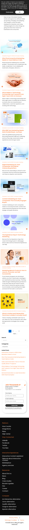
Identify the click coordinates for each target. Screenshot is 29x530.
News (4, 476)
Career (4, 488)
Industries (4, 55)
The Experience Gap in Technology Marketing (14, 235)
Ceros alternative (8, 502)
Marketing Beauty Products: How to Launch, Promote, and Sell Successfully (14, 272)
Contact (5, 491)
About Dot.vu (6, 473)
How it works (6, 426)
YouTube (5, 448)
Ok (19, 12)
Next (15, 333)
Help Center (6, 434)
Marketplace (6, 463)
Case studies (6, 481)
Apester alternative (9, 509)
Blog (3, 478)
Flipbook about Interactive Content (11, 459)
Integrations (6, 429)
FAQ (3, 486)
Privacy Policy (13, 518)
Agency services (8, 465)
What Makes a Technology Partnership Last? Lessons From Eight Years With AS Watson (13, 94)
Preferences (9, 12)
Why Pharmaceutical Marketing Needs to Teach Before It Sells (13, 59)
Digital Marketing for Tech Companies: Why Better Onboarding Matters (11, 166)
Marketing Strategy (11, 266)
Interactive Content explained (12, 456)
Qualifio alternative (9, 504)
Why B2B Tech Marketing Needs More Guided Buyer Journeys (13, 131)
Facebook (5, 443)
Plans (4, 431)
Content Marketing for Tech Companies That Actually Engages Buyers (14, 200)
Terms (22, 520)
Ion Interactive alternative (11, 499)
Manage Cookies (11, 520)
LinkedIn (5, 440)
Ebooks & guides (8, 483)
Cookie (20, 8)
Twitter (4, 445)
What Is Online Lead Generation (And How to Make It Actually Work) (14, 314)
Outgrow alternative (9, 507)
